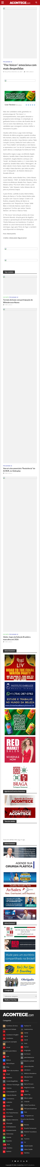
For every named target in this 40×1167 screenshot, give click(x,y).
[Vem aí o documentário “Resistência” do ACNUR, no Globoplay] (20, 385)
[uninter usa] (20, 85)
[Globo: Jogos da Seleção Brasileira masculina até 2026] (20, 554)
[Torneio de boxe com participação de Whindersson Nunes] (20, 285)
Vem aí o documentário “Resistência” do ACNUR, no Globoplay (19, 469)
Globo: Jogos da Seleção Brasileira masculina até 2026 (16, 638)
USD (15, 840)
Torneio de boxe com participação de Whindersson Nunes (18, 301)
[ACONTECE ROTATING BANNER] (20, 96)
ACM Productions (29, 1165)
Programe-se (7, 62)
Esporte (6, 297)
